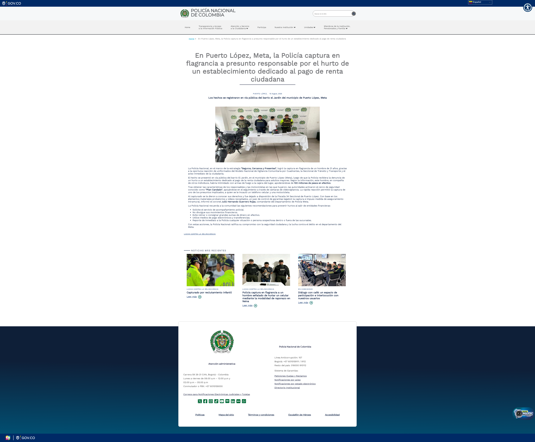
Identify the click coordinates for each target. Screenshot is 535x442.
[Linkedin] (233, 401)
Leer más (192, 296)
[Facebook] (205, 401)
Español (476, 2)
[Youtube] (222, 401)
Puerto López (260, 94)
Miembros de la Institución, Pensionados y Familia (337, 27)
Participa (261, 27)
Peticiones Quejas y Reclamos (290, 376)
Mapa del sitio (226, 414)
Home (187, 27)
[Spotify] (227, 401)
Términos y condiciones (261, 414)
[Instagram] (211, 401)
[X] (200, 401)
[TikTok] (216, 401)
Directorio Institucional (287, 387)
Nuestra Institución (284, 27)
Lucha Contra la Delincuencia (200, 234)
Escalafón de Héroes (299, 414)
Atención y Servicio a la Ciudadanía (240, 27)
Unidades (308, 27)
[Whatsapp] (244, 401)
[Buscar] (351, 13)
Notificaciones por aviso (287, 380)
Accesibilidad (332, 414)
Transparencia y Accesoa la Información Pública (210, 27)
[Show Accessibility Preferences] (527, 7)
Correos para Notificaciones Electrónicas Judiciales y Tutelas (216, 394)
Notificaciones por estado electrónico (295, 383)
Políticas (200, 414)
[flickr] (238, 401)
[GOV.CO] (11, 3)
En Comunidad (305, 289)
